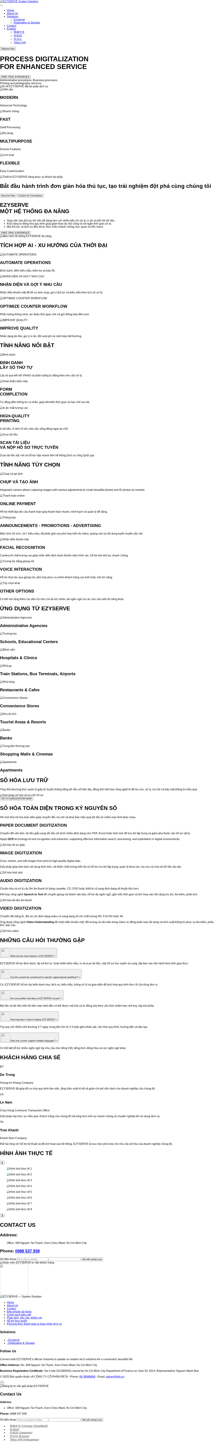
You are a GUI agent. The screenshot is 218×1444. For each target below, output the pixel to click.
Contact (11, 25)
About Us (12, 13)
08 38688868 (87, 1376)
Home (10, 10)
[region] (109, 1189)
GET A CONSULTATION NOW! (16, 798)
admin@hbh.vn (115, 1376)
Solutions (12, 16)
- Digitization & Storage (21, 1343)
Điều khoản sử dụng (19, 1311)
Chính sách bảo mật (19, 1314)
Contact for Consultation (30, 195)
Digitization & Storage (27, 22)
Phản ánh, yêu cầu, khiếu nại (24, 1317)
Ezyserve (19, 19)
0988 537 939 (27, 1251)
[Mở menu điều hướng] (1, 5)
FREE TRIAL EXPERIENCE (15, 77)
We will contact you (92, 1259)
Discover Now (8, 195)
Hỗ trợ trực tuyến (17, 1320)
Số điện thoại (8, 1259)
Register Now (7, 48)
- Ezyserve (13, 1339)
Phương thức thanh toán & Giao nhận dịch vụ (34, 1323)
